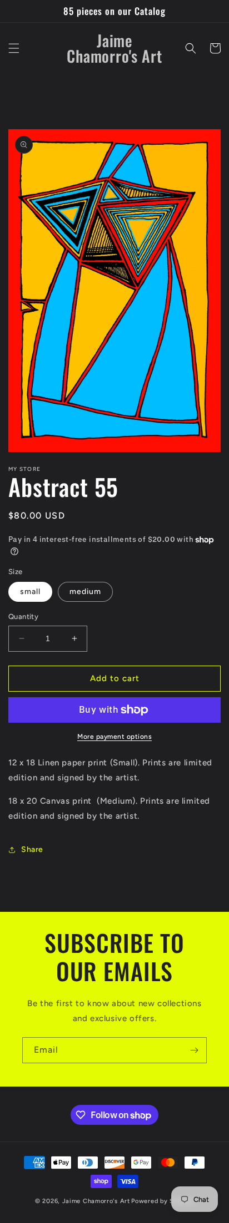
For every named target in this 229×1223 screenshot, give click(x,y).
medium (85, 591)
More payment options (114, 736)
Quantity (23, 616)
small (30, 591)
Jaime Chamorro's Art (96, 1201)
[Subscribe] (194, 1050)
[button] (14, 48)
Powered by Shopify (162, 1201)
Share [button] (32, 849)
